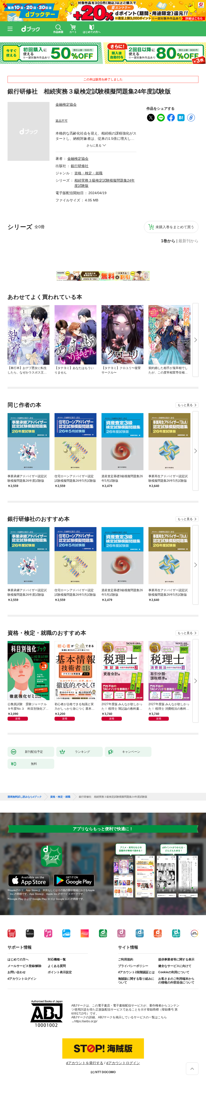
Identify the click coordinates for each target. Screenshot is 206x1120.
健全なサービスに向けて (174, 966)
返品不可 (62, 120)
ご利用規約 (125, 959)
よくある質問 (57, 966)
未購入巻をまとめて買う (175, 227)
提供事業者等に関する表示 (176, 959)
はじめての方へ (18, 959)
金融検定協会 (66, 104)
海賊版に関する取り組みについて (136, 980)
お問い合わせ (17, 972)
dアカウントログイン (22, 978)
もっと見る (185, 405)
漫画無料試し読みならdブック (25, 797)
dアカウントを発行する (84, 1063)
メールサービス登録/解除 (24, 966)
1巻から (168, 241)
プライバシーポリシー (133, 966)
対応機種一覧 (57, 959)
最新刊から (188, 241)
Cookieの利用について (173, 972)
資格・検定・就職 (88, 173)
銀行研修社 (79, 166)
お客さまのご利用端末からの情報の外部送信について (176, 980)
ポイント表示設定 (60, 972)
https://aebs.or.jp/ (85, 1021)
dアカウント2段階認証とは (136, 972)
